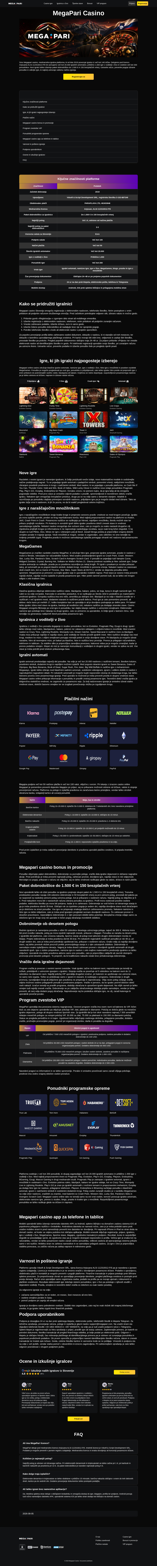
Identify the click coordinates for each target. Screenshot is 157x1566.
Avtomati (121, 381)
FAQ (25, 160)
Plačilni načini (28, 118)
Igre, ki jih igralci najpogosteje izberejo (39, 112)
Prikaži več (78, 1419)
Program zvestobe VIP (32, 128)
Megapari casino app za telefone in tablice (41, 139)
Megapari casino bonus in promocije (38, 123)
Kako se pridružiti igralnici (34, 107)
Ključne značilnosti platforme (35, 102)
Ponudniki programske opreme (36, 134)
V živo (61, 381)
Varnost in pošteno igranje (34, 144)
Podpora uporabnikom (32, 149)
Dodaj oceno (124, 1372)
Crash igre (92, 381)
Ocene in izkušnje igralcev (34, 155)
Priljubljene (31, 381)
